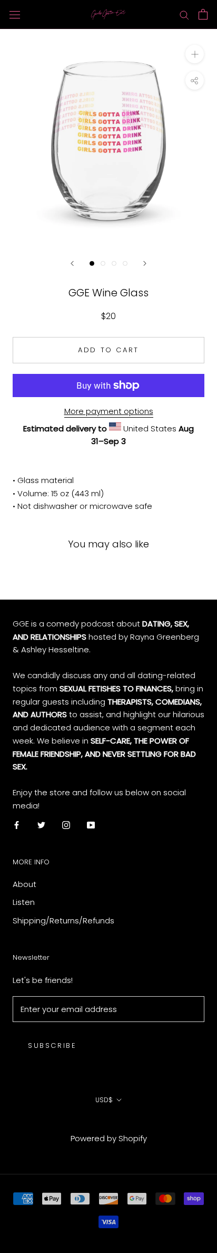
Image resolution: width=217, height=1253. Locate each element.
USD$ (104, 1099)
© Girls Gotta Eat (108, 1123)
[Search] (184, 14)
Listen (24, 902)
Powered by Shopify (109, 1138)
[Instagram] (66, 825)
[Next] (144, 263)
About (24, 884)
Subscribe (52, 1045)
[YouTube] (91, 825)
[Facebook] (17, 825)
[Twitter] (41, 825)
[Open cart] (203, 14)
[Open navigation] (14, 14)
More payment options (108, 411)
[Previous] (72, 263)
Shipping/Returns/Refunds (63, 920)
